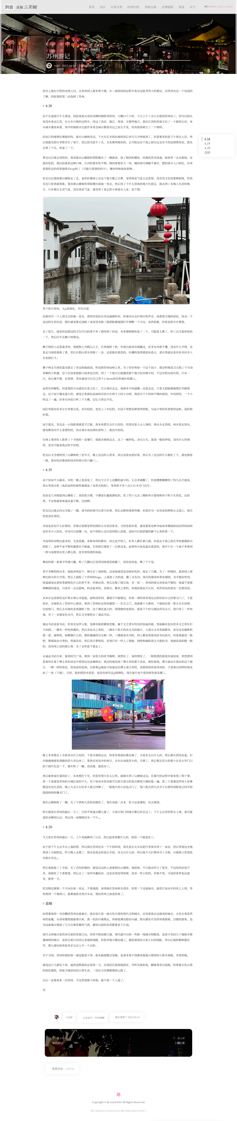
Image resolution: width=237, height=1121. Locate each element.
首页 (92, 7)
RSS (102, 7)
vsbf (56, 65)
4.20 (207, 148)
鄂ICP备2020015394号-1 (134, 1111)
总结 (207, 152)
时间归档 (133, 7)
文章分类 (116, 7)
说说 (181, 7)
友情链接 (167, 7)
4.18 (207, 139)
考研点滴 (150, 7)
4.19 (207, 143)
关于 (193, 7)
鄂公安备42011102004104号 (106, 1111)
